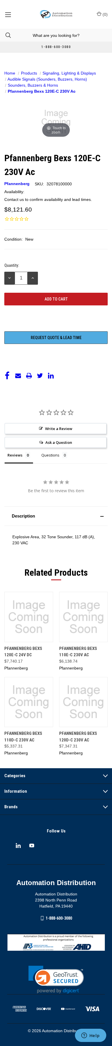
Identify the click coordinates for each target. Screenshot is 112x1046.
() (104, 14)
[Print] (29, 376)
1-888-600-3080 (59, 918)
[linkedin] (18, 845)
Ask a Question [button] (58, 442)
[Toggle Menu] (8, 14)
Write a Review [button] (58, 428)
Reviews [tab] (14, 455)
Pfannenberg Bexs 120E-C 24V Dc (23, 652)
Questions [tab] (50, 455)
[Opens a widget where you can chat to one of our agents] (90, 1036)
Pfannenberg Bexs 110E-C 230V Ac (78, 652)
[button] (56, 516)
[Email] (18, 376)
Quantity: (11, 265)
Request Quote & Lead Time (56, 337)
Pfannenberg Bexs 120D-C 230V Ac (78, 737)
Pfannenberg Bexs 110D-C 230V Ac (23, 737)
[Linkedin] (51, 376)
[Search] (5, 35)
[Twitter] (40, 376)
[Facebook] (7, 376)
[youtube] (31, 845)
